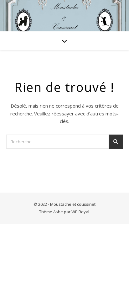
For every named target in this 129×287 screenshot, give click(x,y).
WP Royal (80, 212)
